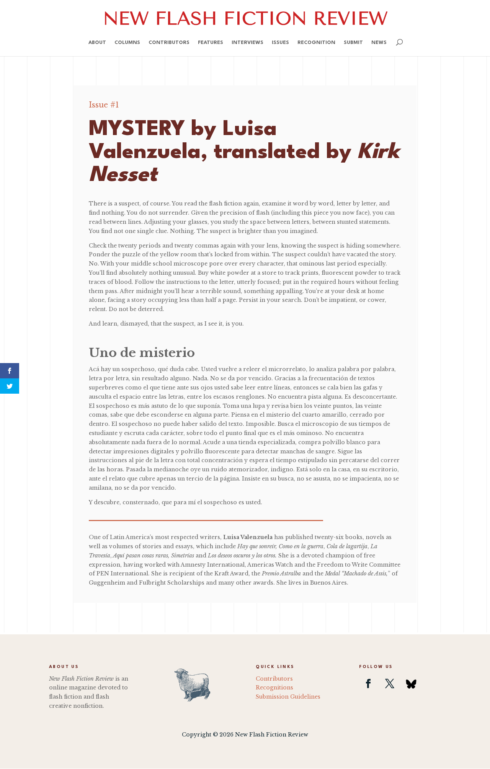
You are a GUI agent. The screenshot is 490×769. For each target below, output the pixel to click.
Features (210, 42)
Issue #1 (104, 104)
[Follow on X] (390, 684)
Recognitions (274, 687)
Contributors (169, 42)
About (97, 42)
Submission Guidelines (288, 696)
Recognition (316, 42)
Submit (353, 42)
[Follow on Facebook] (368, 684)
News (379, 42)
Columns (127, 42)
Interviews (247, 42)
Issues (280, 42)
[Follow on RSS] (411, 684)
